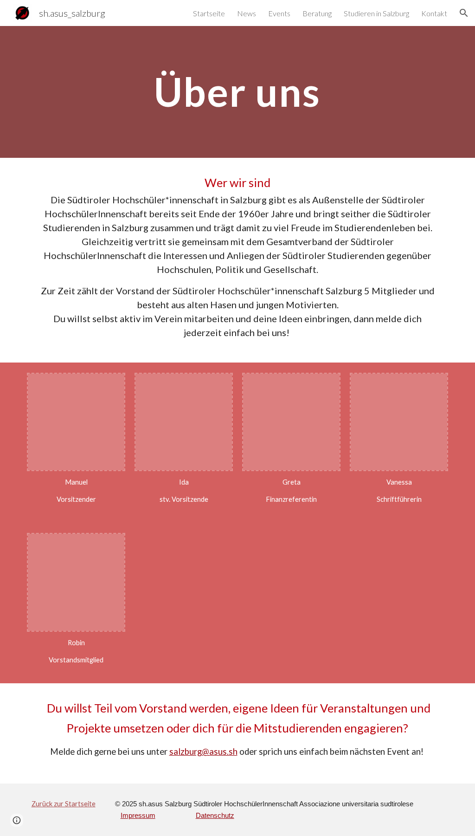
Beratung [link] (317, 13)
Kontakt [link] (434, 13)
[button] (464, 13)
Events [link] (279, 13)
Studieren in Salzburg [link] (376, 13)
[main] (237, 91)
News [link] (246, 13)
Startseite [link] (209, 13)
